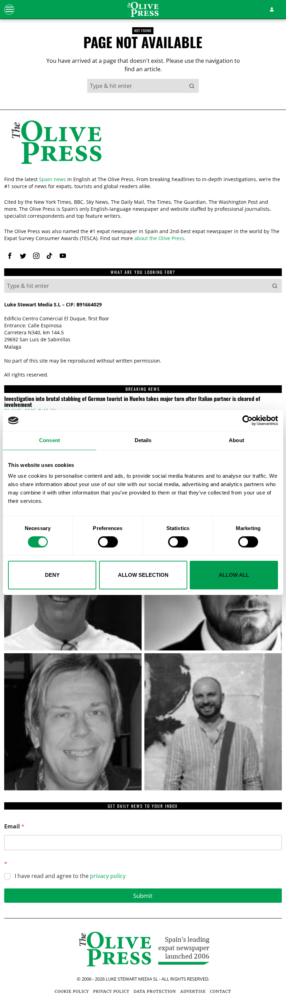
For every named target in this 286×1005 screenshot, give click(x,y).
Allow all (234, 575)
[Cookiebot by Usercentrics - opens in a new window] (247, 420)
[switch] (108, 542)
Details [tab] (143, 440)
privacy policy (108, 876)
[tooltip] (9, 255)
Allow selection (143, 575)
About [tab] (236, 440)
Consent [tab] (49, 440)
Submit (142, 896)
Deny (52, 575)
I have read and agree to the (70, 876)
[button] (192, 86)
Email (14, 826)
